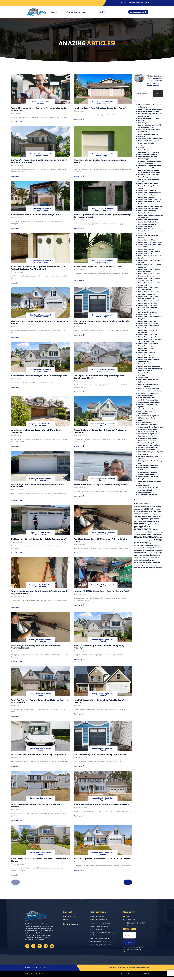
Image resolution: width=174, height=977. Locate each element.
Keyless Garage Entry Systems (149, 402)
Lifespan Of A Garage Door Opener (147, 405)
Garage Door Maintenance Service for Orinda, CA (150, 216)
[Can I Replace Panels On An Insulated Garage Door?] (40, 196)
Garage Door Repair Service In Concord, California (149, 279)
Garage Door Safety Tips (147, 321)
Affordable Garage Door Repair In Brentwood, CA (150, 115)
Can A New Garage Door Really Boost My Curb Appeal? (100, 754)
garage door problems (154, 534)
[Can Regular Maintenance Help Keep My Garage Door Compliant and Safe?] (103, 357)
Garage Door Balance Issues (148, 183)
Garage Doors (143, 377)
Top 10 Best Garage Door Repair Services (149, 482)
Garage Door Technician (146, 357)
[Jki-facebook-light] (27, 946)
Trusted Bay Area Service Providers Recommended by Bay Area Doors (39, 109)
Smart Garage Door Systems (148, 476)
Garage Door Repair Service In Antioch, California (149, 270)
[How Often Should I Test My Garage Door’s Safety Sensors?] (103, 466)
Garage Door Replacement (147, 303)
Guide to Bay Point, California (148, 389)
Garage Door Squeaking (146, 352)
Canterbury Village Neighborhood (150, 138)
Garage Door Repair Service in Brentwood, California (149, 275)
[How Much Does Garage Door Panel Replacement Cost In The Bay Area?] (40, 302)
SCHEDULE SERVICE (137, 12)
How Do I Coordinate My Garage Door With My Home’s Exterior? (99, 701)
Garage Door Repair (145, 253)
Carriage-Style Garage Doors (148, 141)
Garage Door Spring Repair (147, 334)
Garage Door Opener (145, 229)
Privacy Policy (130, 967)
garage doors (150, 540)
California (141, 136)
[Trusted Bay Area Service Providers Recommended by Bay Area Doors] (40, 89)
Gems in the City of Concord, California (148, 380)
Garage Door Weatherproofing (149, 366)
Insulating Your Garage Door (148, 400)
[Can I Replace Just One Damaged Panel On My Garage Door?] (40, 357)
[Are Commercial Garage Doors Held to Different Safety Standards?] (40, 411)
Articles (103, 12)
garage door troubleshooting (148, 553)
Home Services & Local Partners (40, 102)
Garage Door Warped (145, 364)
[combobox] (143, 93)
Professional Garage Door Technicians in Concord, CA (147, 435)
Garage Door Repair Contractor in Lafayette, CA (150, 261)
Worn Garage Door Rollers (147, 494)
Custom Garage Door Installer (148, 152)
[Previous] (15, 882)
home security (154, 562)
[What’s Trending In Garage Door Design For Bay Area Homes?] (40, 786)
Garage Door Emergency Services (150, 192)
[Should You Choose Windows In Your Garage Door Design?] (103, 786)
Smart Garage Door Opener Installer (148, 468)
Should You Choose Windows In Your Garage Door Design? (101, 804)
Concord (141, 147)
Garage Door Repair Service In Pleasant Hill (149, 284)
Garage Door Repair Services (148, 301)
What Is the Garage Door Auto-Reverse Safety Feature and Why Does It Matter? (39, 592)
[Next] (127, 882)
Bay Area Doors (142, 503)
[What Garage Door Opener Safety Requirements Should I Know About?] (40, 466)
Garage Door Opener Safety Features (148, 236)
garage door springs (141, 550)
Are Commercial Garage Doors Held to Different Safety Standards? (37, 431)
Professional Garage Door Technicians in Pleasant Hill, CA (149, 444)
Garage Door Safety (145, 314)
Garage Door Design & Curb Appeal (103, 640)
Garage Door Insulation (146, 197)
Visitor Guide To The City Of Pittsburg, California (148, 489)
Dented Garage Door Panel (147, 154)
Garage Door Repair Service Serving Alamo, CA (148, 288)
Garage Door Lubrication (147, 211)
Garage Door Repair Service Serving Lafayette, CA (148, 297)
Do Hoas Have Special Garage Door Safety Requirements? (38, 538)
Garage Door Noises (145, 226)
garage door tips (152, 553)
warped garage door (145, 492)
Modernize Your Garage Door (148, 416)
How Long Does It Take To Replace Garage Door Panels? (100, 107)
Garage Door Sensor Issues (148, 323)
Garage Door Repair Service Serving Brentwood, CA (148, 293)
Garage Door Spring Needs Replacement (147, 331)
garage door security (141, 545)
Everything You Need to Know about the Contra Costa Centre (149, 171)
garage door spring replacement (149, 548)
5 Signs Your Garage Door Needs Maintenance (149, 106)
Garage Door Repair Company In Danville (149, 257)
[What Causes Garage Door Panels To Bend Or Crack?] (103, 248)
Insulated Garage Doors (146, 397)
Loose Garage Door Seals (147, 409)
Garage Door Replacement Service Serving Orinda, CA (147, 311)
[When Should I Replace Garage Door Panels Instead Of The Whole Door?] (103, 302)
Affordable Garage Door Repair (149, 111)
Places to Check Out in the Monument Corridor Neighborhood (150, 426)
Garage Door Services (76, 12)
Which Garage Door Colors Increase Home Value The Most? (102, 858)
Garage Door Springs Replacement (145, 349)
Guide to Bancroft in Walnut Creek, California (148, 385)
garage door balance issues (148, 516)
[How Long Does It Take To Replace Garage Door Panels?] (103, 89)
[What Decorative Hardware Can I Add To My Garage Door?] (40, 736)
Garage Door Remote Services (149, 251)
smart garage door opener (155, 567)
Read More (15, 122)
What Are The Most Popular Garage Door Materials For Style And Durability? (39, 701)
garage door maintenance (143, 527)
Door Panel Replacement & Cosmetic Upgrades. (102, 102)
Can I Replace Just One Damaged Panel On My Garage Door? (39, 375)
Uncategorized (143, 485)
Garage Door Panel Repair (147, 240)
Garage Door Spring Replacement (150, 337)
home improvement (144, 561)
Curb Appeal (157, 511)
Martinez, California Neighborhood (145, 412)
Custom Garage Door (145, 150)
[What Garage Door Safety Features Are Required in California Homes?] (40, 627)
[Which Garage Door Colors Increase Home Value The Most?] (103, 840)
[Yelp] (33, 946)
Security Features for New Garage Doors (150, 462)
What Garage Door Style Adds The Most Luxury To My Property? (99, 646)
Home (54, 12)
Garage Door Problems (146, 249)
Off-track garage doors (146, 418)
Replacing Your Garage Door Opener (148, 457)
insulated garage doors (143, 565)
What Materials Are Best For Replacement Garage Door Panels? (100, 161)
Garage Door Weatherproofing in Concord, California (150, 369)
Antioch (141, 120)
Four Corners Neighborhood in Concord (149, 180)
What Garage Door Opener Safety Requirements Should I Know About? (38, 485)
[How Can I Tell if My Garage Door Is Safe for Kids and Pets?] (103, 572)
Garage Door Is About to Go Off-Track (149, 202)
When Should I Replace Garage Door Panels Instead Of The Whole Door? (102, 322)
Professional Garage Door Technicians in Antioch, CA (147, 430)
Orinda (140, 420)
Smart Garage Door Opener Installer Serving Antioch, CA (148, 473)
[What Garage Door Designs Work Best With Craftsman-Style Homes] (40, 840)
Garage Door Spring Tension (148, 343)
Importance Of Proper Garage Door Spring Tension (148, 394)
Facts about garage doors (147, 177)
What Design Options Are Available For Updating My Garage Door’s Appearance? (102, 215)
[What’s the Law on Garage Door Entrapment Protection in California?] (103, 411)
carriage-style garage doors (147, 510)
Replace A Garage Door (146, 449)
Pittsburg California (145, 422)
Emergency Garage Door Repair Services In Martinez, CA (149, 162)
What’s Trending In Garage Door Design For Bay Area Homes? (36, 805)
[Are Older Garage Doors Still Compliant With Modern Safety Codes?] (103, 520)
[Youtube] (52, 946)
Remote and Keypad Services (148, 447)
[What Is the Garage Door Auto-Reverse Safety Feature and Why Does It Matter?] (40, 572)
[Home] (39, 946)
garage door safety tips (153, 543)
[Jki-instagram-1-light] (46, 946)
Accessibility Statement (116, 967)
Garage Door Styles (145, 355)
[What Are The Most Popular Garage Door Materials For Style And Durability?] (40, 681)
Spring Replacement (145, 479)
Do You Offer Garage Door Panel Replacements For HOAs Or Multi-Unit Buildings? (39, 161)
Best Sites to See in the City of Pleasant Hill (149, 130)
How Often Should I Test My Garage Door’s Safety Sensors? (102, 484)
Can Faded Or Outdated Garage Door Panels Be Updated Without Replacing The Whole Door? (38, 268)
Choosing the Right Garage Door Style (149, 144)
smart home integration (140, 570)
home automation (143, 560)
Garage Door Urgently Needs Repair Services (148, 360)
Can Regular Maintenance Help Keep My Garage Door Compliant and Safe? (99, 376)
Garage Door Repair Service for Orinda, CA (149, 266)
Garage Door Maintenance (147, 213)
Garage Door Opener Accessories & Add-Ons (150, 232)
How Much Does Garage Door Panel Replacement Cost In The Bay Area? (40, 322)
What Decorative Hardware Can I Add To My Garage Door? (38, 754)
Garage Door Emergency (147, 190)
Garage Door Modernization (148, 219)
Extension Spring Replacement (149, 174)
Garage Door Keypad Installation (150, 206)
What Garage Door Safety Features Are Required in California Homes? (35, 646)
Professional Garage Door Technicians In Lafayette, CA (148, 439)
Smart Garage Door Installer (148, 465)
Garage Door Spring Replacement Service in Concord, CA (150, 340)
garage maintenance (150, 558)
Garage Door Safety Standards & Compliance (103, 370)
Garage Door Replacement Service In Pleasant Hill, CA (147, 306)
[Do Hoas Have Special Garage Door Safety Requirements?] (40, 520)
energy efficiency (141, 513)
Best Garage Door (144, 123)
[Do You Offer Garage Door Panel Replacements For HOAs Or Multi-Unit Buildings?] (40, 141)
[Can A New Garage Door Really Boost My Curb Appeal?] (103, 736)
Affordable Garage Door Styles (149, 118)
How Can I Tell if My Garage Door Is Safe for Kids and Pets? (101, 591)
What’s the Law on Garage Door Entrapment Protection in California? (101, 431)
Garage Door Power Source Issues (150, 242)
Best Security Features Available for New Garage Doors (150, 126)
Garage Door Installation (147, 195)
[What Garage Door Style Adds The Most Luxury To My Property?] (103, 627)
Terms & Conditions (142, 967)
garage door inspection (147, 518)
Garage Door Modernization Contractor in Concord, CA (148, 223)
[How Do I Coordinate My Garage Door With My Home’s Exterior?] (103, 681)
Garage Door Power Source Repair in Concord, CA (150, 245)
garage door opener (149, 531)
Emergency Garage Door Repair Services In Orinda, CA (149, 166)
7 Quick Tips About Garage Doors (150, 109)
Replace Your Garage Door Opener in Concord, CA (150, 453)
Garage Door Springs (145, 346)
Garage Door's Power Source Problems (148, 374)
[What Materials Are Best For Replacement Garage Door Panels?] (103, 141)
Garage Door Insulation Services (149, 199)
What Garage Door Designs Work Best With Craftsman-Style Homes (39, 860)
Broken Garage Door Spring (148, 134)
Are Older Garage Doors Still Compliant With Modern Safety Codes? (102, 540)
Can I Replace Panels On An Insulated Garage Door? (36, 214)
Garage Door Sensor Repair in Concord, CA (148, 326)
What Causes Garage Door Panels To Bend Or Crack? (98, 266)
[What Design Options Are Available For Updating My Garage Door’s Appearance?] (103, 196)
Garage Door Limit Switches (148, 208)
